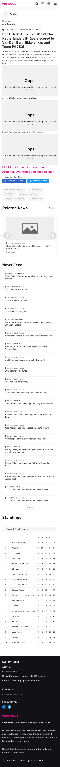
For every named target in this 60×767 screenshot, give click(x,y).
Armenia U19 (35, 190)
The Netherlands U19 (14, 190)
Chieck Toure (36, 198)
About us (7, 666)
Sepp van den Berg (28, 194)
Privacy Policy (9, 671)
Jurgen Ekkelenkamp (14, 198)
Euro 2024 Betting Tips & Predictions (21, 680)
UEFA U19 (9, 194)
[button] (5, 14)
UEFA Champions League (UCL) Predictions (24, 676)
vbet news (7, 722)
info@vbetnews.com (12, 694)
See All (30, 508)
